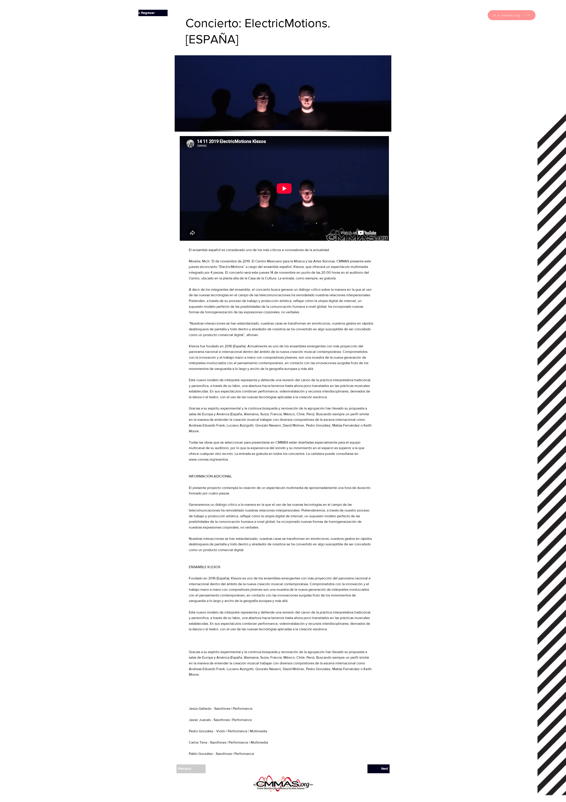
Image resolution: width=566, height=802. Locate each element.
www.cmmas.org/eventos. (209, 459)
